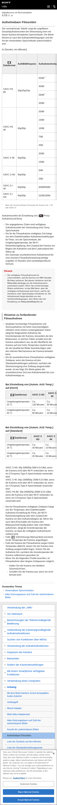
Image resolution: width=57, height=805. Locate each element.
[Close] (54, 753)
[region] (28, 777)
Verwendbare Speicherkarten (19, 590)
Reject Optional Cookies (28, 792)
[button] (54, 7)
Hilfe (4, 6)
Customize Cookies (28, 784)
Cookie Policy (19, 778)
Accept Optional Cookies (28, 800)
